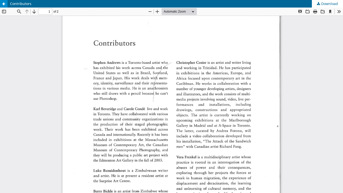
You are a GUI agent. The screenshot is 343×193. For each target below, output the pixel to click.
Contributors (20, 3)
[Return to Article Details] (4, 4)
